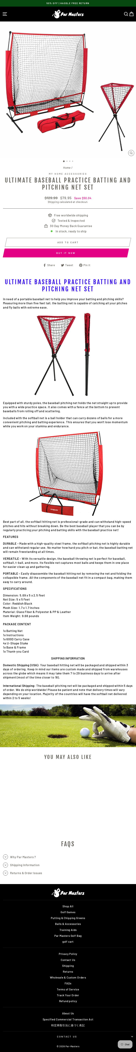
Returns (68, 971)
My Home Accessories (68, 173)
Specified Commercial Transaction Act (68, 1019)
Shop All (68, 906)
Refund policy (68, 1001)
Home (67, 167)
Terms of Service (68, 989)
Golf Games (68, 912)
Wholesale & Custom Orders (68, 977)
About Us (68, 1013)
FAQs (68, 983)
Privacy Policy (68, 953)
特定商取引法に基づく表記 (68, 1025)
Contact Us (68, 959)
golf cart (68, 941)
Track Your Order (68, 995)
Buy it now (65, 253)
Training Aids (68, 929)
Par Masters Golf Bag (68, 935)
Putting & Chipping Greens (68, 918)
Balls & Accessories (68, 923)
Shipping (53, 201)
